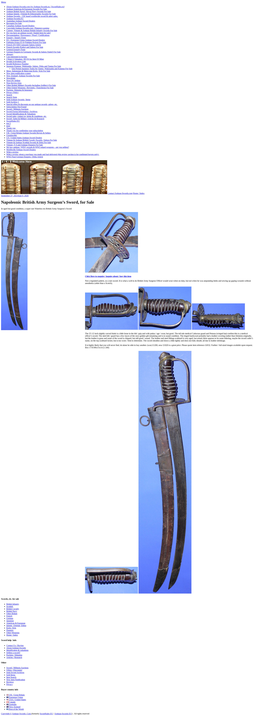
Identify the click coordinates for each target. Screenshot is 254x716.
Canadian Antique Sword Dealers (20, 26)
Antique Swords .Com (21, 714)
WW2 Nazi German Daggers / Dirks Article (24, 157)
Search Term (11, 97)
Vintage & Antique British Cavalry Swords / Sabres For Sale (31, 140)
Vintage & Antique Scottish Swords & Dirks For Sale (28, 142)
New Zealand (14, 707)
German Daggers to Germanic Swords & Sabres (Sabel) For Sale (33, 52)
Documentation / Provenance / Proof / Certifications (27, 35)
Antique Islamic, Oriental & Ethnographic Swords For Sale (31, 14)
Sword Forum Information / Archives (21, 111)
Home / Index (138, 193)
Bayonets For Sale (14, 23)
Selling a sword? (13, 653)
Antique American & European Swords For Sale (26, 9)
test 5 (8, 123)
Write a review (12, 152)
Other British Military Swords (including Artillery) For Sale (31, 85)
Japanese (10, 621)
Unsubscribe (11, 135)
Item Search (11, 677)
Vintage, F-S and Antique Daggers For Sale (24, 145)
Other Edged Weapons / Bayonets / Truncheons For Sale (30, 88)
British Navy (11, 611)
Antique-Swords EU (63, 714)
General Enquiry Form (15, 49)
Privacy (9, 684)
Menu (3, 2)
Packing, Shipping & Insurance (19, 90)
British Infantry (12, 604)
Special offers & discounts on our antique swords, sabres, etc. (31, 104)
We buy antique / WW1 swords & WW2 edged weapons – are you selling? (37, 147)
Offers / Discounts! (14, 670)
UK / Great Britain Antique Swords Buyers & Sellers (28, 133)
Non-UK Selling (13, 80)
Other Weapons (12, 633)
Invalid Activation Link (16, 61)
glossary (9, 54)
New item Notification (15, 680)
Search (9, 95)
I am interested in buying (16, 57)
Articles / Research (14, 657)
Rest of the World (16, 709)
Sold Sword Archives (15, 672)
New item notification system (18, 73)
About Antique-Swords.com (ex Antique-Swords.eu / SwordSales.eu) (35, 7)
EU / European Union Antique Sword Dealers (25, 40)
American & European (15, 623)
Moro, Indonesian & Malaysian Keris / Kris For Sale (28, 71)
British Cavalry (12, 609)
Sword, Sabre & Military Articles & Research (25, 119)
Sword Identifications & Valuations (21, 114)
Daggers (9, 630)
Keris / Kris (11, 628)
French (9, 616)
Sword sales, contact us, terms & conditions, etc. (26, 116)
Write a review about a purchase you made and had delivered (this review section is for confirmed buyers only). (52, 154)
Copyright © (6, 714)
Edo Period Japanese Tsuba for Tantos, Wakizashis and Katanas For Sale (42, 69)
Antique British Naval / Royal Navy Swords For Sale (28, 11)
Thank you (10, 128)
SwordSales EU (13, 121)
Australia (12, 704)
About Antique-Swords (16, 648)
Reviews (10, 682)
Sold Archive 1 (12, 102)
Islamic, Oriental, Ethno (16, 625)
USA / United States (17, 700)
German (9, 618)
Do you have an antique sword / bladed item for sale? (28, 33)
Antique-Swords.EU (15, 18)
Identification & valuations (17, 650)
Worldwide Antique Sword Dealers (21, 150)
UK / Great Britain (16, 695)
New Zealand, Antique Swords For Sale (23, 76)
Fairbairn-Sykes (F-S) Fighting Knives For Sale (26, 42)
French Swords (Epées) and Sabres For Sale (24, 47)
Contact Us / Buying (15, 645)
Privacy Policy (12, 92)
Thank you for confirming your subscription (24, 130)
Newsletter (10, 78)
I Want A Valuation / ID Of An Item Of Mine (25, 59)
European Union (15, 697)
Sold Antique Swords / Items (18, 99)
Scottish (9, 606)
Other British (11, 613)
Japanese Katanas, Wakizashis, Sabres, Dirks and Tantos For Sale (33, 66)
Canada (11, 702)
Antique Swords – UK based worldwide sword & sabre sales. (32, 16)
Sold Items (10, 675)
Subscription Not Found (16, 107)
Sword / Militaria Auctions (17, 109)
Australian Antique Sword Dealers (20, 21)
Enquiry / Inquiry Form (16, 38)
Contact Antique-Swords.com (120, 193)
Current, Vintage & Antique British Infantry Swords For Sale (31, 30)
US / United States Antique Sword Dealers (24, 138)
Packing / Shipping (14, 655)
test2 (8, 126)
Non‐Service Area (13, 83)
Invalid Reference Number (17, 64)
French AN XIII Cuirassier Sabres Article (23, 45)
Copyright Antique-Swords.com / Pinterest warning (27, 28)
